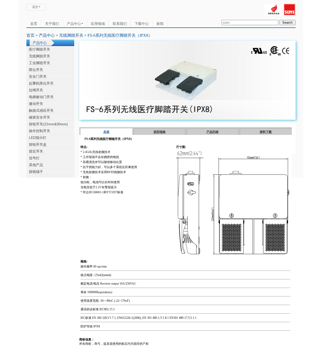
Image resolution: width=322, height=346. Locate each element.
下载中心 (142, 24)
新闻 (160, 24)
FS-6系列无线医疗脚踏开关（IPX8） (120, 35)
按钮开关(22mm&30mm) (48, 124)
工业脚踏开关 (39, 63)
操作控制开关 (39, 131)
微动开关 (36, 104)
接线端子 (36, 172)
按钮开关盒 (38, 144)
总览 (106, 132)
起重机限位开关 (41, 83)
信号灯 (34, 158)
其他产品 (36, 165)
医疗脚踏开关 (39, 49)
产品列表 (213, 132)
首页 (33, 24)
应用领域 (98, 24)
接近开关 (36, 151)
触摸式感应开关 (41, 110)
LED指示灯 (37, 138)
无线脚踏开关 (71, 35)
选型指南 (159, 132)
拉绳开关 (36, 90)
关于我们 (52, 24)
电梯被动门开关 (41, 97)
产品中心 (74, 24)
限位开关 (36, 70)
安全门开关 (38, 76)
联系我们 (120, 24)
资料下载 (266, 132)
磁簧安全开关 (39, 117)
